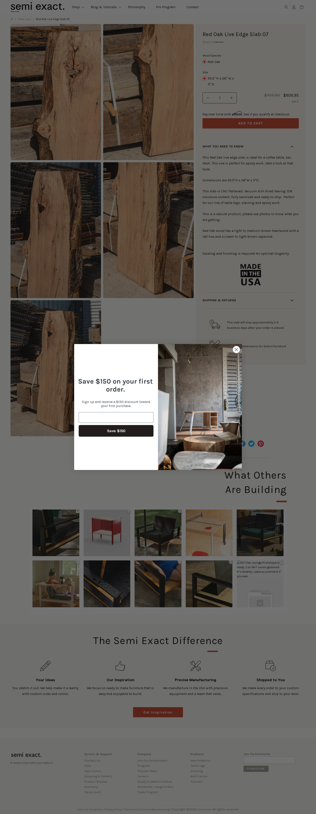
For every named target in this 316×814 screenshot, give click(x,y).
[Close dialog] (236, 349)
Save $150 (116, 430)
